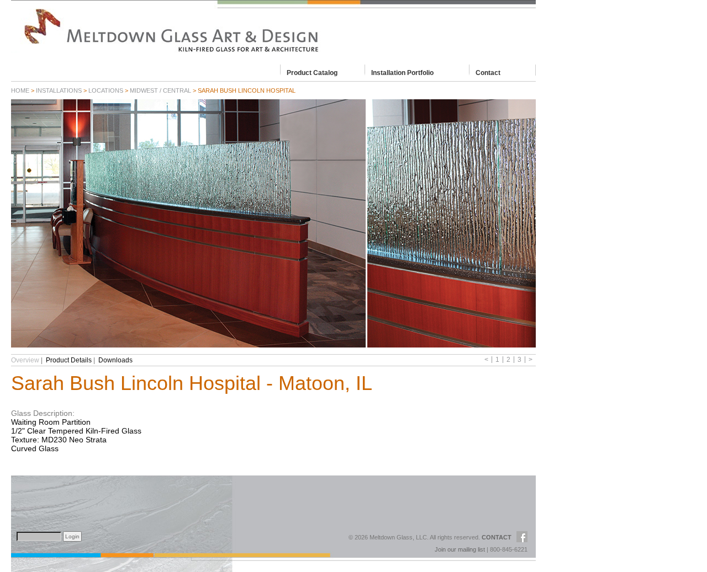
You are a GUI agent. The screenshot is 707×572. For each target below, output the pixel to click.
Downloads (115, 360)
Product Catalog (312, 72)
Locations (105, 90)
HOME (20, 90)
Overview (25, 360)
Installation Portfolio (402, 72)
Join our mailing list (460, 549)
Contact (488, 72)
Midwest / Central (160, 90)
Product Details (69, 360)
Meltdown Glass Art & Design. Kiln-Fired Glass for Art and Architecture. (273, 30)
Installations (59, 90)
